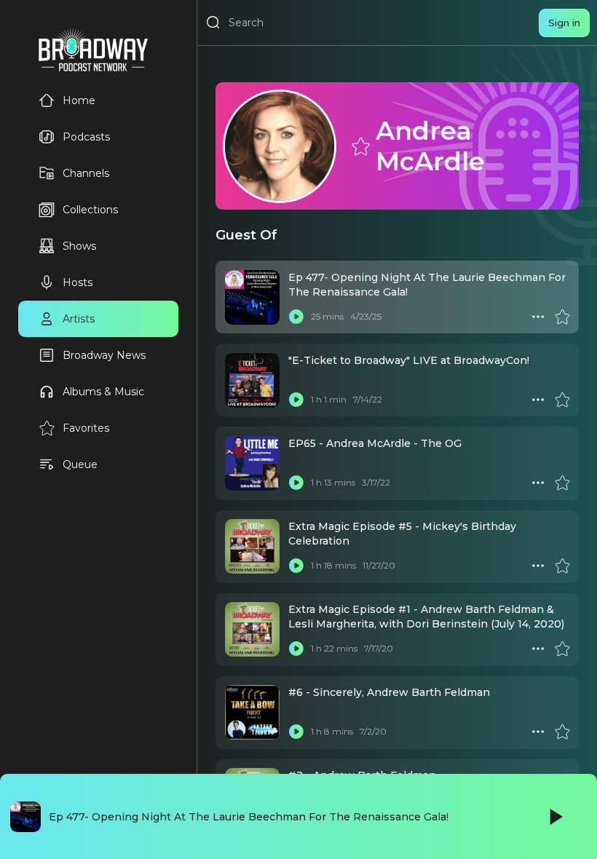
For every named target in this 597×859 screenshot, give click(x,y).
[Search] (213, 23)
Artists (79, 318)
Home (79, 100)
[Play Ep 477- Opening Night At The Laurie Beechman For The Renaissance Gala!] (296, 317)
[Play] (555, 817)
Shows (79, 246)
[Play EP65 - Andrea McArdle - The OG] (296, 483)
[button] (538, 317)
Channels (86, 173)
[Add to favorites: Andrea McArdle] (359, 145)
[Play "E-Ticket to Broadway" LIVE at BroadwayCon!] (296, 400)
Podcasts (86, 136)
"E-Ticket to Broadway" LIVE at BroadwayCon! (408, 360)
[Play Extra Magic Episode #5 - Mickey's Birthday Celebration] (296, 566)
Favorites (86, 428)
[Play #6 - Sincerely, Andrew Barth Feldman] (296, 732)
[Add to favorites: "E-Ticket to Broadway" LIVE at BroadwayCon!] (562, 400)
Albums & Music (103, 391)
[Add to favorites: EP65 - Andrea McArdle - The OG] (562, 483)
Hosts (77, 282)
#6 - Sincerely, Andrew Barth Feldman (389, 692)
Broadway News (104, 355)
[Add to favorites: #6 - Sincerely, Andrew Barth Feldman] (562, 732)
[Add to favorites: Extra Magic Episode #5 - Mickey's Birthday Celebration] (562, 566)
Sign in (564, 22)
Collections (90, 209)
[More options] (538, 317)
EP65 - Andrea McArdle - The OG (375, 443)
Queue (80, 464)
